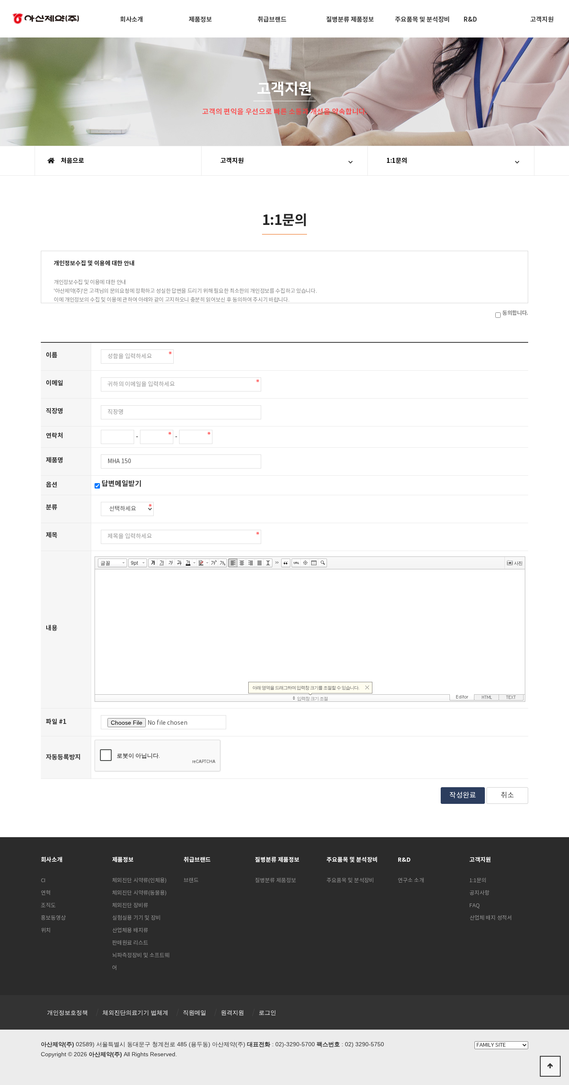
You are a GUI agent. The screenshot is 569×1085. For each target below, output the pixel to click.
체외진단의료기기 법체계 (135, 1012)
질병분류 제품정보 (350, 19)
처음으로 (72, 161)
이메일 (54, 383)
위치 (46, 931)
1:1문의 (397, 161)
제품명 (54, 460)
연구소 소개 (411, 881)
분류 (51, 507)
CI (43, 881)
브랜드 (191, 881)
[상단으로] (550, 1066)
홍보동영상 (53, 918)
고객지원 (232, 161)
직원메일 (194, 1012)
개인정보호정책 (67, 1012)
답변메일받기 (122, 483)
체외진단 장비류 (130, 906)
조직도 (48, 906)
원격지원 (232, 1012)
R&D (470, 19)
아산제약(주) (45, 19)
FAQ (474, 906)
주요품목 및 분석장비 (422, 19)
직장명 (54, 411)
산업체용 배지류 (130, 931)
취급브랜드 (272, 19)
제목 (51, 535)
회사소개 (131, 19)
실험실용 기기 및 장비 (136, 918)
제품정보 (200, 19)
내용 (51, 628)
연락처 (54, 435)
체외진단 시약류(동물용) (139, 893)
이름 (51, 355)
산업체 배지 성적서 (490, 918)
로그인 (267, 1012)
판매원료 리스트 (130, 943)
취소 (507, 795)
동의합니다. (515, 313)
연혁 (46, 893)
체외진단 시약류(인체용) (139, 881)
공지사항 (479, 893)
